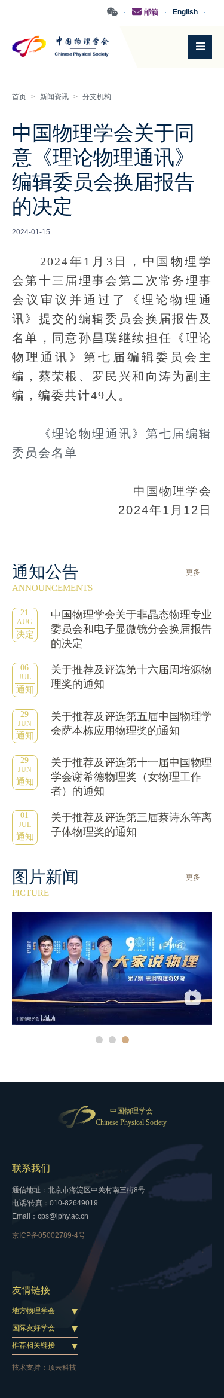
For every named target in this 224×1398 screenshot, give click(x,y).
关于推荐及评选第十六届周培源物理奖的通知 (131, 677)
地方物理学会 (33, 1311)
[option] (112, 968)
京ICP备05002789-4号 (48, 1235)
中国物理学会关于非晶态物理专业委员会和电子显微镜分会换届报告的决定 (131, 629)
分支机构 (96, 97)
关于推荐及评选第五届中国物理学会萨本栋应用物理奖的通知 (131, 723)
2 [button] (112, 1039)
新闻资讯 (54, 97)
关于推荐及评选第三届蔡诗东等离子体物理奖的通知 (131, 824)
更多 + (196, 572)
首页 (19, 97)
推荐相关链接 (33, 1345)
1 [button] (99, 1039)
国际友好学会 (33, 1328)
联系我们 (31, 1168)
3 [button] (125, 1039)
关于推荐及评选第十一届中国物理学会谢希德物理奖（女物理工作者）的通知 (131, 776)
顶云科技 (62, 1367)
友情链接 (31, 1290)
